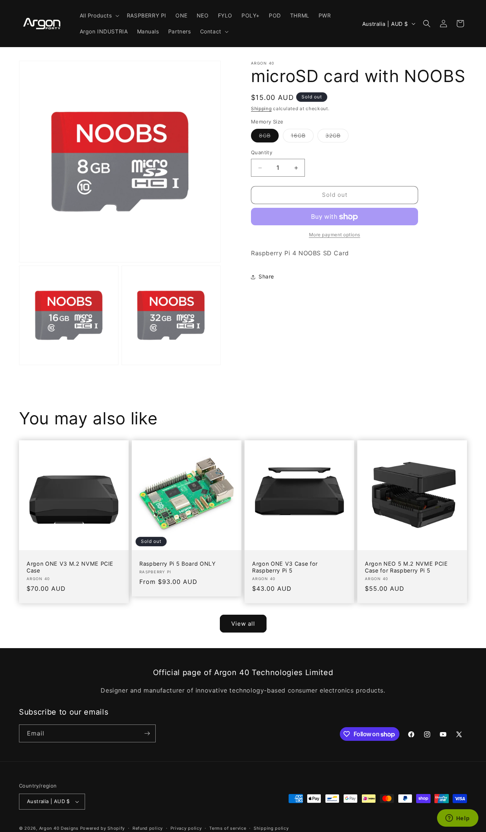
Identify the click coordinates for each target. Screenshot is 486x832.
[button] (98, 16)
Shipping (261, 108)
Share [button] (266, 277)
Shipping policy (271, 827)
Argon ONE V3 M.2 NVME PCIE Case (70, 567)
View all (243, 623)
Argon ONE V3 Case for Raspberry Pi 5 (285, 567)
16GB (302, 137)
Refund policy (148, 827)
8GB (269, 137)
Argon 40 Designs (59, 828)
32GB (337, 137)
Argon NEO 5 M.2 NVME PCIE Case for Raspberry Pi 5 (406, 567)
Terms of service (227, 827)
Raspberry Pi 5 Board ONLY (177, 563)
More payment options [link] (334, 235)
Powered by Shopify (102, 828)
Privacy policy (186, 827)
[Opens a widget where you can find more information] (457, 818)
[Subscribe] (147, 733)
